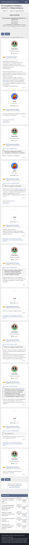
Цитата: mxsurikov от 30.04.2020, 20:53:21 (11, 430)
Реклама (11, 535)
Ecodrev (6, 509)
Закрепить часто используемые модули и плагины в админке (8, 526)
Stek (5, 528)
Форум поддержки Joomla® (9, 2)
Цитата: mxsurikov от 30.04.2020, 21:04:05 (11, 183)
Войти (17, 485)
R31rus (24, 509)
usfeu (6, 502)
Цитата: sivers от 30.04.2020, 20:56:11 (10, 148)
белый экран (6, 80)
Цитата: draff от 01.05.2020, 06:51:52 (10, 267)
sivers (14, 101)
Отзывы (4, 241)
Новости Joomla (14, 15)
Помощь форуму (5, 535)
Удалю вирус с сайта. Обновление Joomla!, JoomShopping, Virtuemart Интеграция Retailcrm (13, 239)
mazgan (6, 515)
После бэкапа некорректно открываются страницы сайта (8, 500)
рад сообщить (14, 23)
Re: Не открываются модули (12, 109)
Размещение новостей (19, 535)
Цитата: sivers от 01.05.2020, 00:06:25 (10, 386)
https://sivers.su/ (6, 122)
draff (14, 217)
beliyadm (25, 522)
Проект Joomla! (14, 21)
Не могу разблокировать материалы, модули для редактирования (8, 507)
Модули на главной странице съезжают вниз (8, 513)
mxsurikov (14, 49)
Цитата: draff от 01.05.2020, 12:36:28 (10, 344)
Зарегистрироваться (14, 487)
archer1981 (7, 521)
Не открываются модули (11, 56)
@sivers (13, 119)
